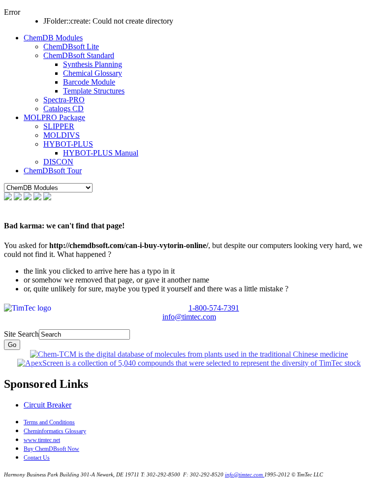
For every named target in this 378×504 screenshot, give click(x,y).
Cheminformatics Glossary (55, 431)
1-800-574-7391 (214, 308)
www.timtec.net (42, 440)
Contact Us (37, 457)
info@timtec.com (189, 317)
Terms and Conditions (49, 422)
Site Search (21, 334)
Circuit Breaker (47, 405)
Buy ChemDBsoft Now (51, 448)
